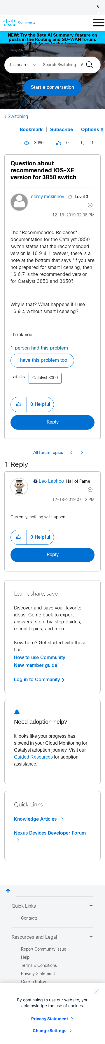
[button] (18, 404)
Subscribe (61, 130)
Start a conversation (52, 87)
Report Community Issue (43, 949)
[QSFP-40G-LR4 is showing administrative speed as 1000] (81, 453)
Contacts (29, 918)
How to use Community (39, 657)
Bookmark (31, 130)
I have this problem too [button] (42, 360)
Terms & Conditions (39, 966)
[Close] (96, 992)
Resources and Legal (34, 937)
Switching (18, 117)
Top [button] (8, 890)
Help (25, 958)
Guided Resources (33, 756)
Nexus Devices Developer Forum (50, 833)
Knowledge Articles (36, 819)
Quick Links (24, 906)
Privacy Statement (49, 1018)
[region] (52, 1013)
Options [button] (90, 130)
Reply (53, 422)
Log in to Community (38, 679)
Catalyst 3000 (45, 378)
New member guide (35, 665)
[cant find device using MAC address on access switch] (71, 453)
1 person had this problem (39, 348)
